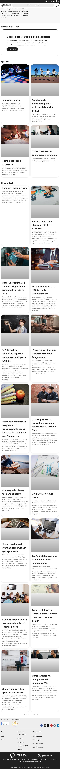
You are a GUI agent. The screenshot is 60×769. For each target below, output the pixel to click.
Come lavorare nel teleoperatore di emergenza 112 (41, 679)
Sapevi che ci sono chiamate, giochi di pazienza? (42, 225)
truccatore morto (11, 100)
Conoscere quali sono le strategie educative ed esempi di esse (15, 623)
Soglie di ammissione (37, 747)
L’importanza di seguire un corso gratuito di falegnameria (44, 354)
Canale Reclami (53, 759)
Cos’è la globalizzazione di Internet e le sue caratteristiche (44, 559)
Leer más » (12, 49)
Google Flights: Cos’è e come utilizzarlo (28, 36)
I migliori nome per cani (14, 188)
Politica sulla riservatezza (31, 759)
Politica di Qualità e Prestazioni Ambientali (30, 761)
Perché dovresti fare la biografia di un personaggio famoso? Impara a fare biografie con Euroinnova (14, 429)
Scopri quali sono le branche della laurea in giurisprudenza (14, 548)
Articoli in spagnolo (37, 736)
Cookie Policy (44, 759)
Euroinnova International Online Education (23, 745)
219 (34, 714)
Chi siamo (20, 738)
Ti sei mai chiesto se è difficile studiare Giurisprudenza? (43, 290)
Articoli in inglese (36, 740)
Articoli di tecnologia (37, 743)
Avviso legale (5, 759)
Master (37, 5)
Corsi (29, 5)
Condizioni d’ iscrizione (16, 759)
